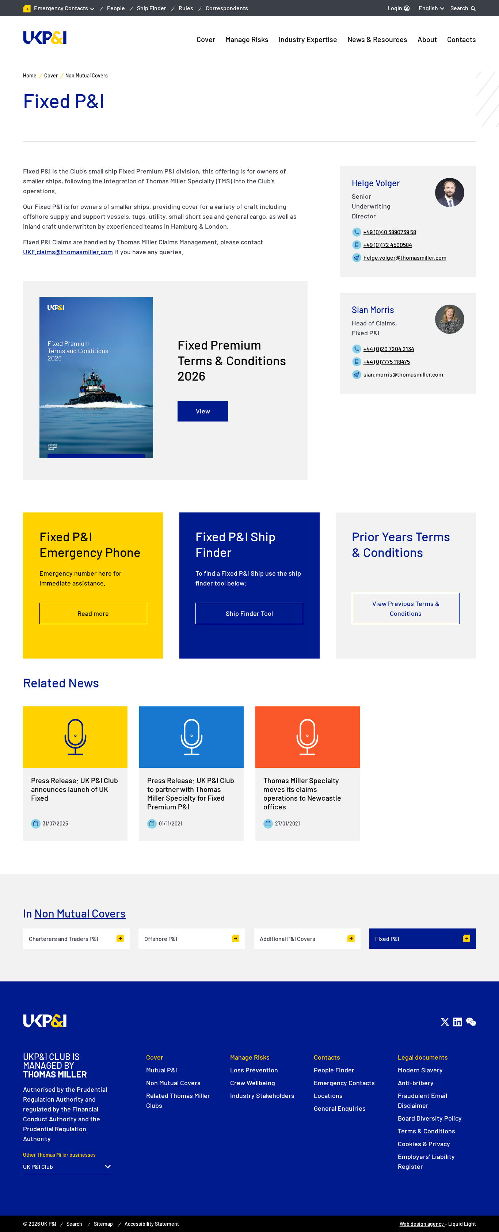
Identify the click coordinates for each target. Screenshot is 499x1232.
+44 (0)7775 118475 (386, 361)
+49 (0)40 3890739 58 (389, 231)
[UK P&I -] (44, 38)
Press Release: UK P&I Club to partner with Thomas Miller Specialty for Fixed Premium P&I (190, 793)
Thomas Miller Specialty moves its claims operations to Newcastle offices (302, 793)
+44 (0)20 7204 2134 (388, 348)
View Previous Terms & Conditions (405, 608)
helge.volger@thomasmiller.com (404, 257)
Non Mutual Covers (80, 913)
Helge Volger (376, 183)
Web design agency (422, 1224)
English (428, 7)
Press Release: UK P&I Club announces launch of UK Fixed (74, 789)
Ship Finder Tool (249, 613)
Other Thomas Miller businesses (59, 1155)
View (203, 411)
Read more (93, 613)
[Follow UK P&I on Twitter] (445, 1022)
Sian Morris (373, 309)
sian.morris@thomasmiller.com (403, 374)
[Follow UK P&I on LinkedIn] (457, 1022)
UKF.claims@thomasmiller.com (68, 252)
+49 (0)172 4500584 (387, 244)
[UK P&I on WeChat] (470, 1022)
